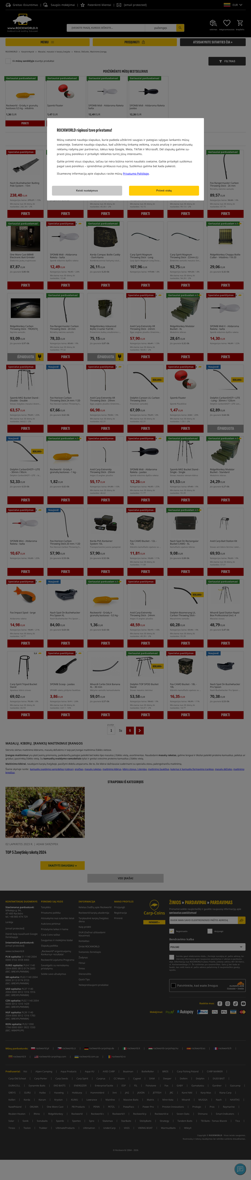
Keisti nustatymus (87, 190)
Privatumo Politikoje (136, 173)
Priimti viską (164, 190)
